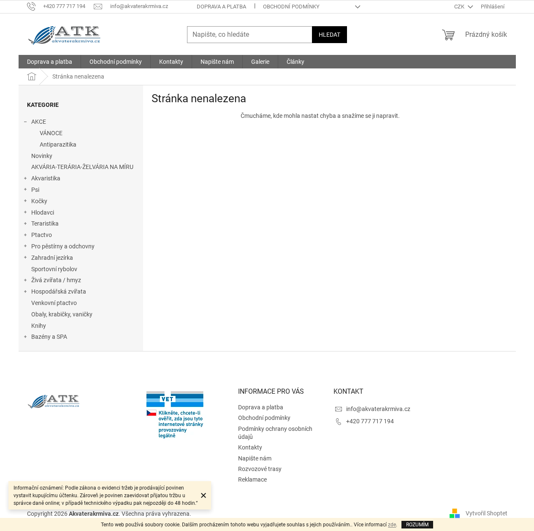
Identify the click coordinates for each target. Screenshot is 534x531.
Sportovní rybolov (54, 269)
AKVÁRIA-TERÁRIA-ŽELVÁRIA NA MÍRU (82, 166)
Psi (35, 189)
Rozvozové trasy (260, 469)
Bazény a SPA (49, 336)
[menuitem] (50, 61)
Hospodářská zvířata (58, 291)
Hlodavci (42, 212)
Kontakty (250, 447)
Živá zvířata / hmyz (56, 280)
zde (392, 525)
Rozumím (417, 525)
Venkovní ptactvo (54, 303)
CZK (460, 6)
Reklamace (252, 479)
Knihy (38, 325)
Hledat (329, 34)
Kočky (39, 201)
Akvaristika (45, 178)
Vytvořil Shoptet (486, 513)
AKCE (38, 121)
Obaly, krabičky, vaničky (61, 314)
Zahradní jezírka (52, 257)
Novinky (41, 155)
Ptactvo (41, 234)
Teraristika (45, 223)
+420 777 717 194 (370, 421)
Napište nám (254, 458)
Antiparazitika (58, 144)
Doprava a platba (221, 6)
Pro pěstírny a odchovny (63, 246)
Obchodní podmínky (291, 6)
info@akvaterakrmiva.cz (378, 409)
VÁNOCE (51, 133)
